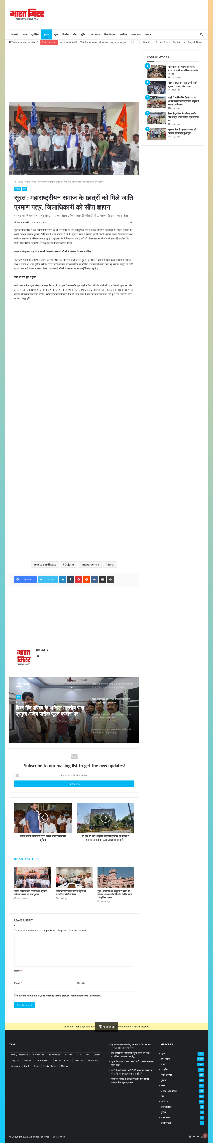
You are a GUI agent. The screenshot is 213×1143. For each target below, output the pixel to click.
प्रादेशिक (35, 34)
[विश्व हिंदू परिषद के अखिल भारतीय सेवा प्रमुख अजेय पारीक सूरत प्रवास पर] (156, 118)
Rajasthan (92, 1060)
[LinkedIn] (62, 579)
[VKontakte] (94, 579)
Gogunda (15, 1060)
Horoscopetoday (63, 1060)
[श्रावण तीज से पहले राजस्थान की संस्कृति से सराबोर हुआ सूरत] (156, 134)
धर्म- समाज (95, 34)
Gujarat (69, 564)
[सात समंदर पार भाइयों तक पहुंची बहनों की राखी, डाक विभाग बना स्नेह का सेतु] (156, 71)
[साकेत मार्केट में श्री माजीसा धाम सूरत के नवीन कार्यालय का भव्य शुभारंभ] (32, 877)
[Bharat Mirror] (27, 14)
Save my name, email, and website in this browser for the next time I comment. (59, 995)
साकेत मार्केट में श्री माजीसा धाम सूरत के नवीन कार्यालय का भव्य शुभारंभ (30, 893)
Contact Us (179, 42)
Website (81, 983)
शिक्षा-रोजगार (109, 34)
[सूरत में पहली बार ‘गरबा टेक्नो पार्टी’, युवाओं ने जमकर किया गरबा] (156, 87)
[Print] (110, 579)
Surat (110, 564)
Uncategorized (169, 1091)
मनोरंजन (123, 34)
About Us (147, 42)
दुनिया (83, 34)
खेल (75, 34)
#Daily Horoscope (19, 1054)
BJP (79, 1054)
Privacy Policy (163, 42)
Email (18, 983)
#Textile (68, 1054)
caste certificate (45, 564)
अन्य (147, 34)
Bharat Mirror (59, 1136)
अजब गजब (136, 34)
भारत (25, 34)
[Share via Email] (102, 579)
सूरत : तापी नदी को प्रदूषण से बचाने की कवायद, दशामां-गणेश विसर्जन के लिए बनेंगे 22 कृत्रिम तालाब (115, 894)
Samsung (15, 1066)
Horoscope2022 (43, 1060)
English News (195, 42)
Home (14, 34)
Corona (97, 1054)
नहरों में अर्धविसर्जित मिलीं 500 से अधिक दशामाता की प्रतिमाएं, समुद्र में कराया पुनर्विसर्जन (95, 42)
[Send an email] (28, 222)
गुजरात (46, 34)
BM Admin (22, 222)
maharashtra (90, 564)
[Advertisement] (74, 73)
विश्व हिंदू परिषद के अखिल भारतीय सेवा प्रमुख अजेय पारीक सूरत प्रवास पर (50, 711)
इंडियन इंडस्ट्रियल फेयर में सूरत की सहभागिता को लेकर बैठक (71, 893)
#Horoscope (38, 1054)
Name (18, 970)
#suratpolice (54, 1054)
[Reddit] (86, 579)
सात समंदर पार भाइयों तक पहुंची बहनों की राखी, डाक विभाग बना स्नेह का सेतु (183, 70)
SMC (26, 1066)
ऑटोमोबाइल (166, 1123)
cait (87, 1054)
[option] (74, 710)
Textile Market (50, 1066)
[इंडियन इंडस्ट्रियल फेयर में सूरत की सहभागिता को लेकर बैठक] (74, 877)
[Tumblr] (70, 579)
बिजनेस (65, 34)
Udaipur (65, 1066)
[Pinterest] (78, 579)
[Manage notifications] (205, 1135)
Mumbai (79, 1060)
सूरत (56, 34)
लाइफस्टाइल (166, 1107)
